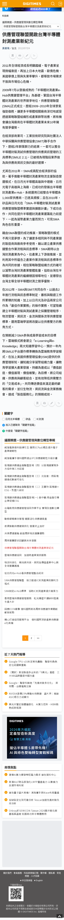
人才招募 (35, 876)
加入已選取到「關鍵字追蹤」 (21, 425)
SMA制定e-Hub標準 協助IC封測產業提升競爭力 (31, 591)
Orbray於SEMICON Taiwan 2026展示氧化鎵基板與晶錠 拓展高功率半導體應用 (33, 812)
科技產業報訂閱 (31, 873)
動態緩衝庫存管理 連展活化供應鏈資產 (25, 518)
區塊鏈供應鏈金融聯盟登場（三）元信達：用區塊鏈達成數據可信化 (31, 477)
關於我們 (7, 873)
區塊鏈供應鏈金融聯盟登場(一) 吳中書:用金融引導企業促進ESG (31, 499)
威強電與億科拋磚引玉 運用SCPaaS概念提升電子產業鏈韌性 (31, 449)
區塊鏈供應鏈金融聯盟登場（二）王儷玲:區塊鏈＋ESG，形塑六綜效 (31, 488)
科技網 (5, 16)
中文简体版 (27, 880)
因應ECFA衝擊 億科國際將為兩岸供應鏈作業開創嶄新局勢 (31, 610)
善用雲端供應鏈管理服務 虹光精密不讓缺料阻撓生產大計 (31, 600)
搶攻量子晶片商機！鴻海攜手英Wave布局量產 (34, 792)
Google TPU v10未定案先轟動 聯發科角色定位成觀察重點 (33, 663)
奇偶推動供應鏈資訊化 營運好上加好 (24, 526)
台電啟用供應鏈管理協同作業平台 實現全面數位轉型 (31, 509)
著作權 (43, 873)
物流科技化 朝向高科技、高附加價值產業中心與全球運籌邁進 (31, 564)
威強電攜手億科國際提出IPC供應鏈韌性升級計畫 (31, 458)
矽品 (28, 419)
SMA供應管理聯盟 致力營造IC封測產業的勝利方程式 (31, 582)
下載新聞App (16, 885)
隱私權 (52, 873)
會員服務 (18, 873)
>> (38, 638)
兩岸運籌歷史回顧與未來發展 (20, 540)
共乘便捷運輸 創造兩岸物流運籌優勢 (24, 533)
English (39, 880)
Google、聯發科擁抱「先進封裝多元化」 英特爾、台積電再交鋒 (33, 684)
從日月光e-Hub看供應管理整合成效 (23, 573)
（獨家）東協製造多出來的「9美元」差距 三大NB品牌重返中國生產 (34, 674)
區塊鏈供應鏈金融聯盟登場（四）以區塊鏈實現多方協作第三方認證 (31, 467)
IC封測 (40, 419)
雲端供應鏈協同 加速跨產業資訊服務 (25, 555)
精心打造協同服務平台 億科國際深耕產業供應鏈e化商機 (31, 621)
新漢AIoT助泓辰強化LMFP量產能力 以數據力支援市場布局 (33, 783)
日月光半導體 (12, 419)
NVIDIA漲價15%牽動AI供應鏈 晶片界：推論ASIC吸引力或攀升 (34, 695)
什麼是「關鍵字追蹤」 (17, 431)
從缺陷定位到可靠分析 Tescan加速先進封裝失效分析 (34, 801)
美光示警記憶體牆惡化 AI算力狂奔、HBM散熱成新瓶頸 (33, 706)
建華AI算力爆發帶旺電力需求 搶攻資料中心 (32, 774)
